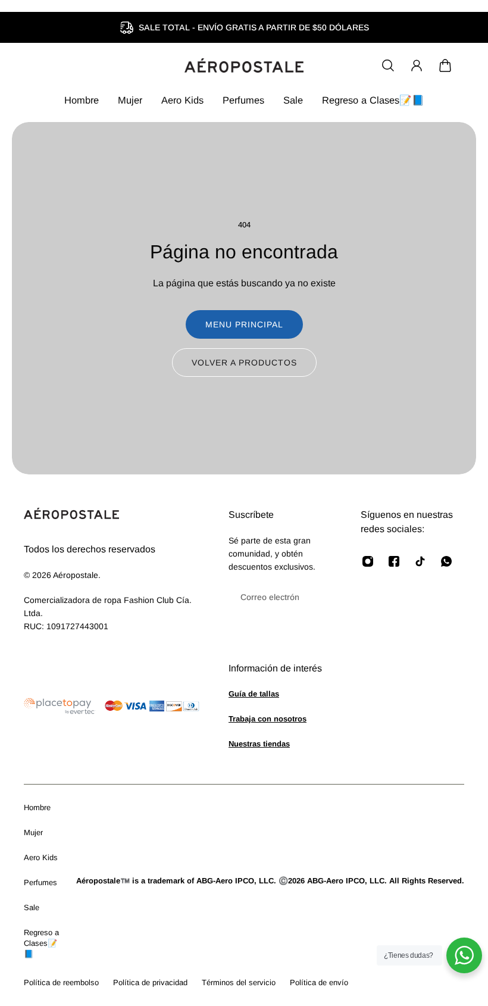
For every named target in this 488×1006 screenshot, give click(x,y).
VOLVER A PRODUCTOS (244, 362)
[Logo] (244, 65)
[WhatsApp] (446, 561)
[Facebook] (394, 561)
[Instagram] (368, 561)
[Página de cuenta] (416, 65)
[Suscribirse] (315, 597)
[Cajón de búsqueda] (388, 65)
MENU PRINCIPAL (244, 324)
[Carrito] (445, 65)
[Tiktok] (420, 561)
